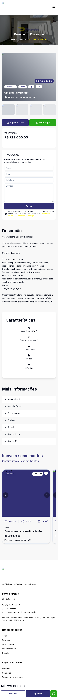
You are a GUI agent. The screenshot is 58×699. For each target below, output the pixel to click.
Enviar (29, 206)
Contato (5, 653)
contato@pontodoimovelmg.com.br (20, 612)
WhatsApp (44, 122)
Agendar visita (17, 122)
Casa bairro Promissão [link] (37, 39)
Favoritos (6, 668)
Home (4, 636)
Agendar (38, 693)
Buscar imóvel (17, 39)
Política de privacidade (12, 677)
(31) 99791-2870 (12, 605)
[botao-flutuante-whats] (53, 693)
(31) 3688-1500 (11, 608)
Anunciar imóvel (9, 649)
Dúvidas (13, 693)
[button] (5, 495)
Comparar (6, 673)
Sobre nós (6, 640)
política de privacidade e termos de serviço (29, 215)
